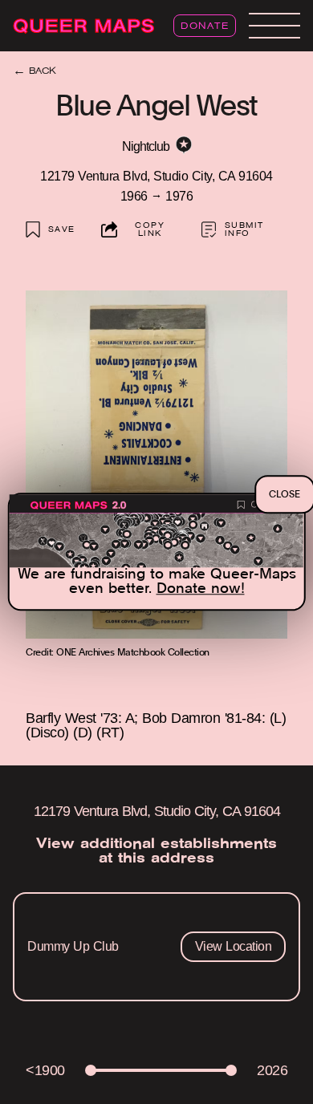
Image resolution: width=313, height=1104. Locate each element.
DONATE (205, 26)
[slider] (90, 1070)
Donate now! (200, 589)
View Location (233, 946)
